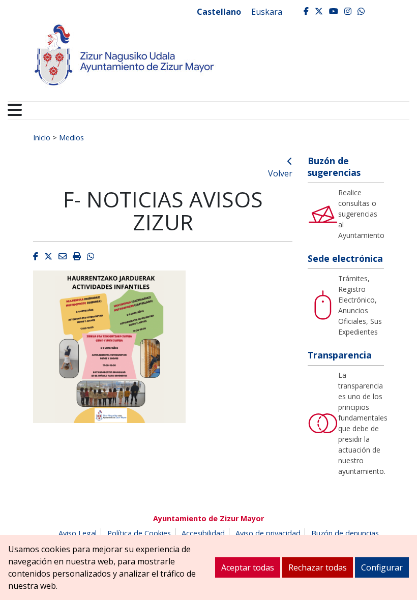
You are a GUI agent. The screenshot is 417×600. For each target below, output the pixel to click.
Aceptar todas (247, 567)
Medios (71, 137)
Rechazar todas (317, 567)
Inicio (41, 137)
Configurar (382, 567)
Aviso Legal (77, 533)
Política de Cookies (139, 533)
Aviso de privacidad (268, 533)
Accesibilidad (203, 533)
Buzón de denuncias (345, 533)
